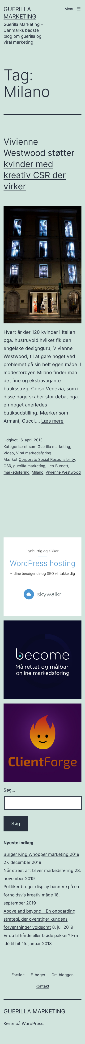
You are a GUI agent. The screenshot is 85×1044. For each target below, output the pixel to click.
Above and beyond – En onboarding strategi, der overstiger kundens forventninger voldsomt (39, 919)
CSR (7, 465)
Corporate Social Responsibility (47, 459)
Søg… (9, 790)
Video (9, 453)
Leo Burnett (57, 465)
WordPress (32, 1023)
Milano (37, 472)
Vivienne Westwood (63, 472)
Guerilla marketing (54, 446)
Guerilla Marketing (34, 1011)
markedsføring (17, 472)
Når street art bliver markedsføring (38, 870)
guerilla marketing (29, 465)
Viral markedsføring (33, 453)
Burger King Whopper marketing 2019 (41, 854)
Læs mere (52, 421)
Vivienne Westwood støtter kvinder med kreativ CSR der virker (39, 163)
